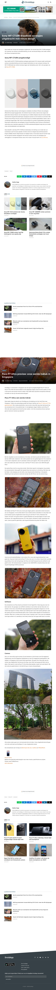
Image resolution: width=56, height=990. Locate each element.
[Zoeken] (50, 2)
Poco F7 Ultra (8, 757)
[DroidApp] (28, 2)
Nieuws (10, 17)
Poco (6, 797)
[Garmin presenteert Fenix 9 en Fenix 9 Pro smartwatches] (8, 308)
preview (15, 797)
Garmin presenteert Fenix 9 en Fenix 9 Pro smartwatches (27, 306)
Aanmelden (8, 979)
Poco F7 (10, 797)
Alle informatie (9, 763)
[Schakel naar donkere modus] (48, 2)
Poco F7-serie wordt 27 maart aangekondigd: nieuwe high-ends (13, 838)
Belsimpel (24, 747)
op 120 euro (44, 137)
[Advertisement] (28, 73)
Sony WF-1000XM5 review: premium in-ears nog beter (39, 212)
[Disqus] (28, 260)
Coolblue (34, 747)
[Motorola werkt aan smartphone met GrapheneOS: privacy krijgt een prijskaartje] (8, 322)
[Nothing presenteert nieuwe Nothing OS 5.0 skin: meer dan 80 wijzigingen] (8, 315)
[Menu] (6, 2)
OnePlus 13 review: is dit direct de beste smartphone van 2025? (39, 859)
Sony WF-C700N (10, 67)
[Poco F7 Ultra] (8, 755)
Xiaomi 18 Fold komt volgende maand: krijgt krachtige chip (28, 328)
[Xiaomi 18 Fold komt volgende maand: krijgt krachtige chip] (8, 330)
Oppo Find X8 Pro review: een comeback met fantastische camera (14, 859)
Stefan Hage (9, 42)
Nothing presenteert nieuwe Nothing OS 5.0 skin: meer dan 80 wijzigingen (32, 313)
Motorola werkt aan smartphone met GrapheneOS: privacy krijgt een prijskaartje (30, 321)
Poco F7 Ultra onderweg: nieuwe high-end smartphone (40, 838)
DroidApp (6, 17)
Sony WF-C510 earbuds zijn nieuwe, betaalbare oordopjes (14, 212)
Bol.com (30, 747)
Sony (11, 171)
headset (6, 171)
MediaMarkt (42, 747)
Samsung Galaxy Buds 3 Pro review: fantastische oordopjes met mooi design (39, 234)
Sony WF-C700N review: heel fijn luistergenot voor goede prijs (13, 233)
